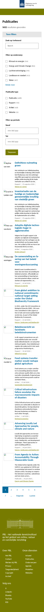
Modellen (29, 570)
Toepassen (12, 152)
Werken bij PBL (11, 563)
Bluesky (8, 595)
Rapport (14, 103)
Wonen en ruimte (21, 187)
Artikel (13, 108)
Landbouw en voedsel (19, 76)
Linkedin (8, 592)
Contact (8, 559)
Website (13, 112)
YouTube (8, 599)
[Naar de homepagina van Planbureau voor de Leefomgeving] (22, 4)
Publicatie (15, 98)
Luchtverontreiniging (19, 71)
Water (13, 80)
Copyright (9, 573)
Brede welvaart (20, 252)
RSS (6, 602)
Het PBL (8, 556)
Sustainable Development (23, 385)
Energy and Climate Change (22, 66)
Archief (8, 576)
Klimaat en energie (18, 61)
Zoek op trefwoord (13, 41)
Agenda (28, 566)
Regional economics (21, 419)
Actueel (28, 556)
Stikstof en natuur (21, 354)
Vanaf (8, 125)
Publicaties (29, 559)
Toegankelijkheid (12, 570)
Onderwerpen (30, 563)
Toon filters (11, 34)
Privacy (8, 566)
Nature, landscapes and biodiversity (27, 322)
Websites (29, 573)
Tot (7, 136)
